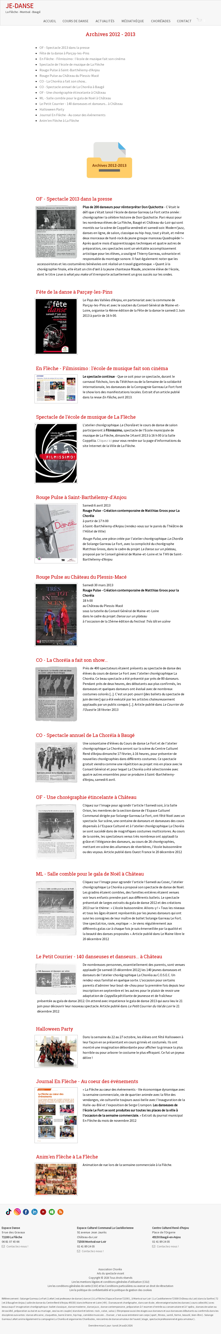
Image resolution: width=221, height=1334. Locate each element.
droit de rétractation (161, 1286)
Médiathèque (133, 21)
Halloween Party (51, 109)
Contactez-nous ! (17, 1246)
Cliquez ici (104, 440)
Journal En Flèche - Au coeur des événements (72, 115)
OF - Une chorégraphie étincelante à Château (72, 92)
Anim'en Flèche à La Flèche (59, 120)
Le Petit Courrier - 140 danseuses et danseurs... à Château (81, 103)
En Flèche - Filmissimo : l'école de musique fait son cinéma (82, 59)
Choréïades (160, 21)
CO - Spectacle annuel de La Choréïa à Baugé (71, 87)
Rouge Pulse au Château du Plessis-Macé (69, 75)
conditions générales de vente (73, 1286)
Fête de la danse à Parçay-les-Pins (64, 53)
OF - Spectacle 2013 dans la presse (64, 47)
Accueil (49, 21)
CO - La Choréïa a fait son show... (63, 81)
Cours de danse (76, 21)
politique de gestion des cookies (133, 1290)
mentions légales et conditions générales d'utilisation (111, 1281)
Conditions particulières (119, 1286)
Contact (184, 21)
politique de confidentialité (92, 1290)
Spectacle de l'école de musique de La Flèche (71, 64)
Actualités (105, 21)
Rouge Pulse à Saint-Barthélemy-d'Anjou (69, 70)
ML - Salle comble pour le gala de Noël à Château (75, 98)
